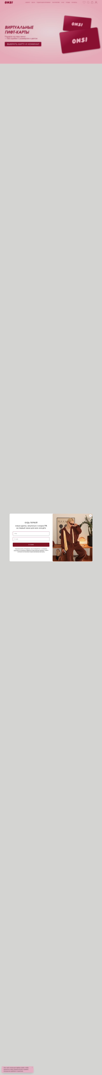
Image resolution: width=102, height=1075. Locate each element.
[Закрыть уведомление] (32, 1067)
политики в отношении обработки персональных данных (29, 550)
